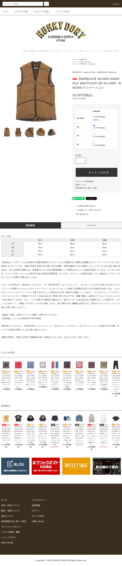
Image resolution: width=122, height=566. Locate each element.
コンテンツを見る (62, 12)
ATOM (10, 543)
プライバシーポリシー (11, 526)
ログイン (36, 510)
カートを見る (38, 516)
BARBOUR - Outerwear (87, 64)
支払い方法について (10, 505)
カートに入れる (98, 172)
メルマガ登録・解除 (10, 532)
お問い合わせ (38, 521)
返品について (80, 185)
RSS (3, 543)
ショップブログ (8, 537)
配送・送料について (10, 510)
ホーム (5, 12)
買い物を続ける (82, 214)
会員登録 (36, 505)
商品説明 (30, 225)
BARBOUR (83, 59)
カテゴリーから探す (42, 12)
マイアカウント (39, 500)
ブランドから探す (21, 12)
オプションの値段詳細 (84, 181)
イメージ (91, 225)
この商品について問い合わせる (88, 210)
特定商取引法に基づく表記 (86, 188)
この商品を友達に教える (86, 206)
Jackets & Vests (84, 61)
